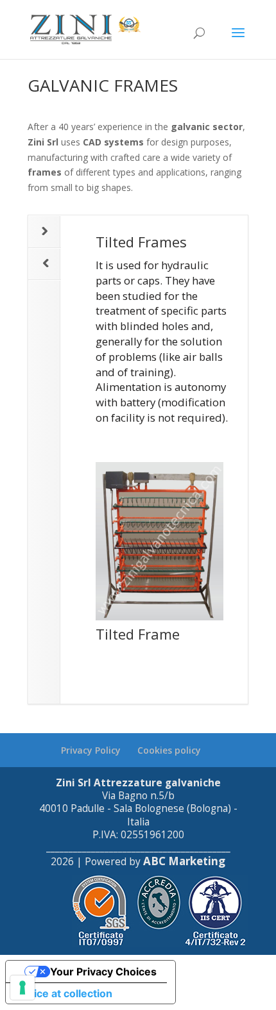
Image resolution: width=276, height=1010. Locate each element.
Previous (44, 263)
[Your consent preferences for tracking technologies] (22, 987)
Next (44, 231)
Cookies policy (169, 750)
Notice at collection (64, 993)
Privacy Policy (91, 750)
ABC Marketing (184, 861)
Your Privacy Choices (103, 971)
